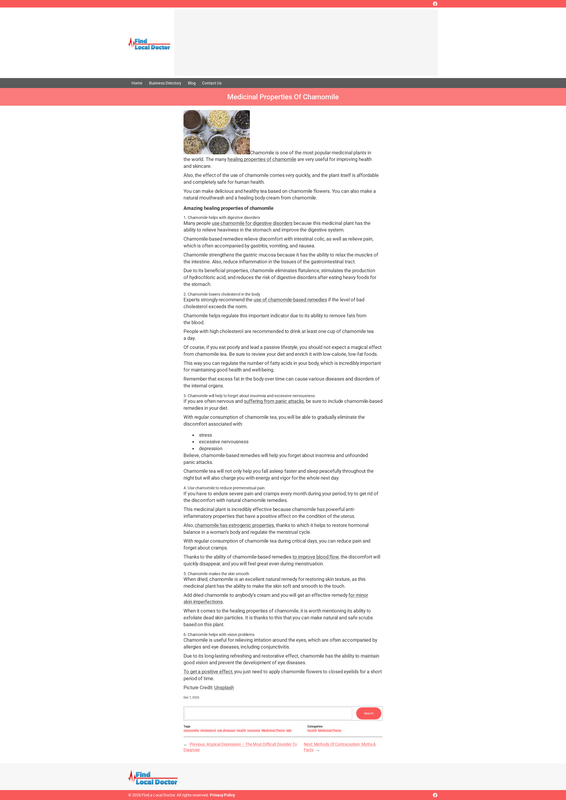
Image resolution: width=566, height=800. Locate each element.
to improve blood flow (316, 557)
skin (289, 730)
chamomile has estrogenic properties (234, 525)
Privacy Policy (222, 795)
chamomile (191, 730)
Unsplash (224, 687)
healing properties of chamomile (262, 159)
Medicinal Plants (273, 730)
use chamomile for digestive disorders (252, 223)
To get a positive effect (208, 671)
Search (368, 713)
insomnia (253, 730)
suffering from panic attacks (274, 401)
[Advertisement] (306, 45)
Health (241, 730)
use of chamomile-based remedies (290, 299)
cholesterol (208, 730)
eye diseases (226, 730)
